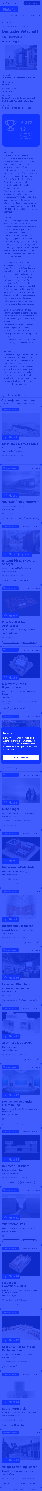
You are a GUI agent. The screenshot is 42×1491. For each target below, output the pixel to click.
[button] (38, 729)
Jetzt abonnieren (21, 757)
